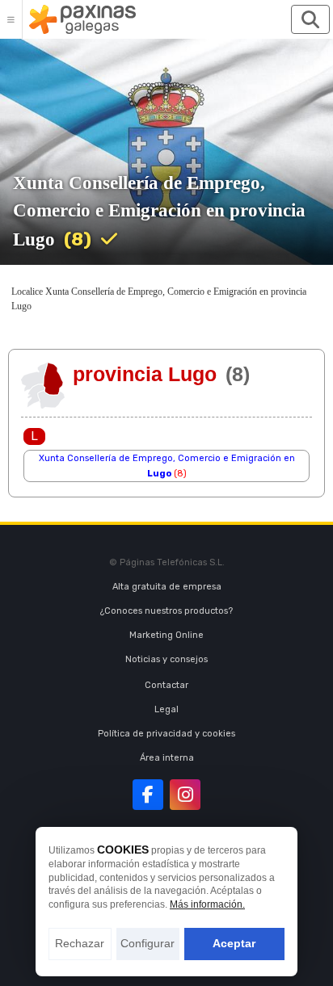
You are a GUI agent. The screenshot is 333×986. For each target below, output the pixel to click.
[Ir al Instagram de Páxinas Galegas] (185, 794)
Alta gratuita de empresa (166, 586)
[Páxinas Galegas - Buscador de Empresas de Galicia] (82, 19)
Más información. (207, 904)
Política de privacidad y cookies (166, 733)
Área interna (167, 758)
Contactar (166, 685)
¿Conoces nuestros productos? (166, 611)
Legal (166, 709)
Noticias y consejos (166, 659)
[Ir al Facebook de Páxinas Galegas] (148, 794)
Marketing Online (166, 635)
